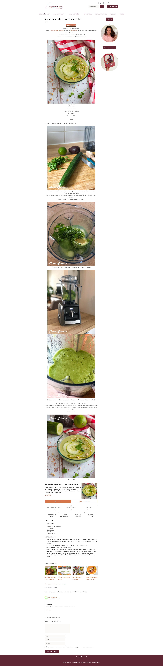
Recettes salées (74, 14)
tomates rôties (73, 30)
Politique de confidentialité (94, 662)
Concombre (54, 587)
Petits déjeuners (44, 14)
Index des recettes (112, 6)
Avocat (47, 587)
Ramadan (113, 14)
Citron (50, 587)
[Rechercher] (102, 6)
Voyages (121, 14)
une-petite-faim (52, 597)
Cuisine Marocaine (101, 14)
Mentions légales (84, 662)
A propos (109, 19)
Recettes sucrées (58, 14)
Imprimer (59, 501)
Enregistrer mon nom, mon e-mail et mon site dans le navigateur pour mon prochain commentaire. (70, 647)
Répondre (49, 609)
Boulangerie (88, 14)
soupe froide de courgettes (57, 30)
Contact (78, 662)
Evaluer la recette (49, 621)
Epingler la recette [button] (85, 501)
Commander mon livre (109, 47)
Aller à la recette (72, 25)
